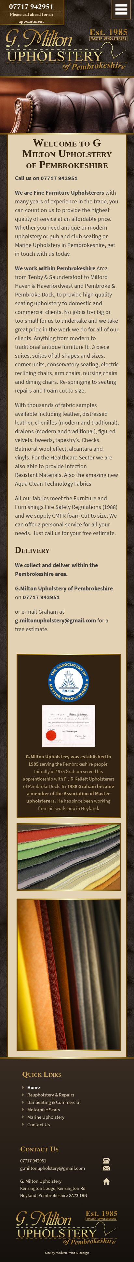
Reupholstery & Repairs (50, 1094)
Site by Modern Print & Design (67, 1252)
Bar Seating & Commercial (54, 1102)
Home (33, 1087)
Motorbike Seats (43, 1109)
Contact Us (38, 1124)
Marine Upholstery (45, 1117)
